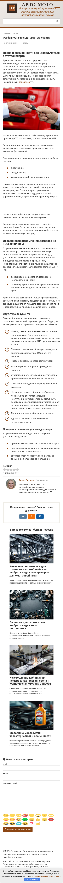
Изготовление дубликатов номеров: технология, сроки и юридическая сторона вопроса (30, 680)
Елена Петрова (26, 480)
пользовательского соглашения (46, 876)
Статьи (26, 43)
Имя (5, 764)
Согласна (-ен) (31, 879)
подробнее (24, 82)
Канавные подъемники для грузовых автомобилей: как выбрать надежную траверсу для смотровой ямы (29, 571)
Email (5, 773)
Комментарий (10, 783)
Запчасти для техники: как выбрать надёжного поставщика (27, 625)
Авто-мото (37, 4)
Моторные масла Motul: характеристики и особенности (30, 734)
